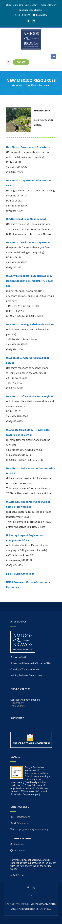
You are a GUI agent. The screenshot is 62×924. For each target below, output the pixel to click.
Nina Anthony (17, 702)
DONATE (21, 62)
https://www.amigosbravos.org (32, 829)
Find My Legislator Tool (20, 573)
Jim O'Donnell (17, 705)
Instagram (20, 850)
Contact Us (22, 823)
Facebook (19, 844)
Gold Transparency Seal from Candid (37, 773)
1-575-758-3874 (22, 14)
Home (18, 85)
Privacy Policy (22, 903)
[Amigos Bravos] (31, 39)
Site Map (9, 903)
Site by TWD (45, 908)
